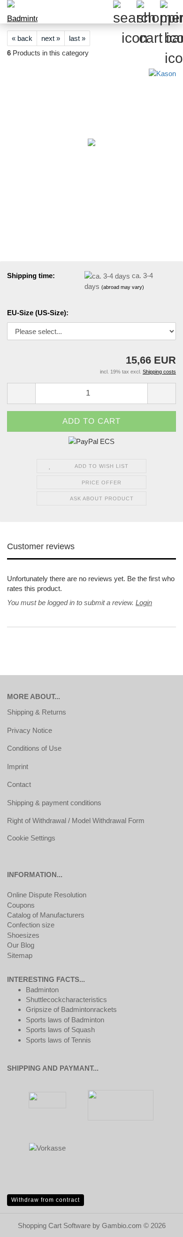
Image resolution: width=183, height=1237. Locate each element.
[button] (21, 393)
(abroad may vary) (122, 287)
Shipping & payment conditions (54, 803)
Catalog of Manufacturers (45, 915)
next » (50, 38)
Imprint (17, 766)
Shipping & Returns (36, 712)
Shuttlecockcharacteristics (66, 1000)
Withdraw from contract (45, 1200)
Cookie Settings (31, 838)
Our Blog (20, 945)
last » (77, 38)
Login (144, 603)
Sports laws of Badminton (65, 1020)
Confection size (30, 925)
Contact (19, 784)
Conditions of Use (34, 748)
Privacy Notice (29, 730)
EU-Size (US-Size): (38, 313)
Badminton (42, 990)
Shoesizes (23, 935)
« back (22, 38)
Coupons (21, 905)
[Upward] (157, 1223)
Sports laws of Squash (60, 1030)
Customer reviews (41, 546)
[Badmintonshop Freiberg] (19, 11)
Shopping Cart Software (54, 1225)
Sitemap (19, 955)
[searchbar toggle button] (124, 11)
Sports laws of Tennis (58, 1040)
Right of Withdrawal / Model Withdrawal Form (76, 821)
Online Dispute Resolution (46, 895)
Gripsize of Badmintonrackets (71, 1009)
